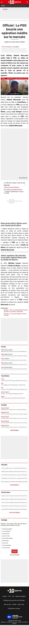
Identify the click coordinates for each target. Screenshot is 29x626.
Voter (15, 551)
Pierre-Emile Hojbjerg (7, 538)
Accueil (2, 20)
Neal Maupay (5, 540)
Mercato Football (8, 20)
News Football (14, 430)
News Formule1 (14, 485)
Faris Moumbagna (6, 545)
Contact (4, 596)
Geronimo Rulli (5, 533)
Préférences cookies (14, 608)
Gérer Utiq (21, 604)
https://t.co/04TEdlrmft (11, 187)
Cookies (14, 604)
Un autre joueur (6, 547)
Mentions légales (21, 596)
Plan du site (7, 604)
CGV (13, 596)
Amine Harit (5, 543)
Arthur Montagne (7, 47)
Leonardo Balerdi (6, 531)
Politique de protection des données (14, 600)
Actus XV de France (14, 512)
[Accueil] (14, 2)
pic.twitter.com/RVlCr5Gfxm (13, 189)
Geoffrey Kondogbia (7, 529)
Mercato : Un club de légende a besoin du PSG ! (15, 314)
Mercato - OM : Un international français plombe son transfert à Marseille (15, 310)
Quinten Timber (6, 536)
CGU (9, 596)
